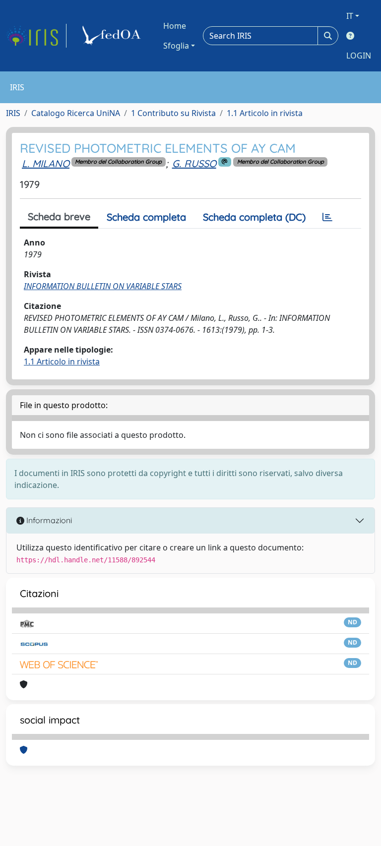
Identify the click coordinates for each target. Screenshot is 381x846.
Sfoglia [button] (176, 45)
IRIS (13, 113)
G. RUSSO (194, 163)
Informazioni (48, 520)
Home (174, 25)
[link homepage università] (113, 36)
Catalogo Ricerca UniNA (75, 113)
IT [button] (349, 15)
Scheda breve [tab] (59, 216)
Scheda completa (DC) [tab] (254, 217)
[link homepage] (36, 36)
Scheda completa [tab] (146, 217)
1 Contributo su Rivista (173, 113)
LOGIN (358, 55)
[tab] (327, 217)
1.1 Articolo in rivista (265, 113)
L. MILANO (45, 163)
